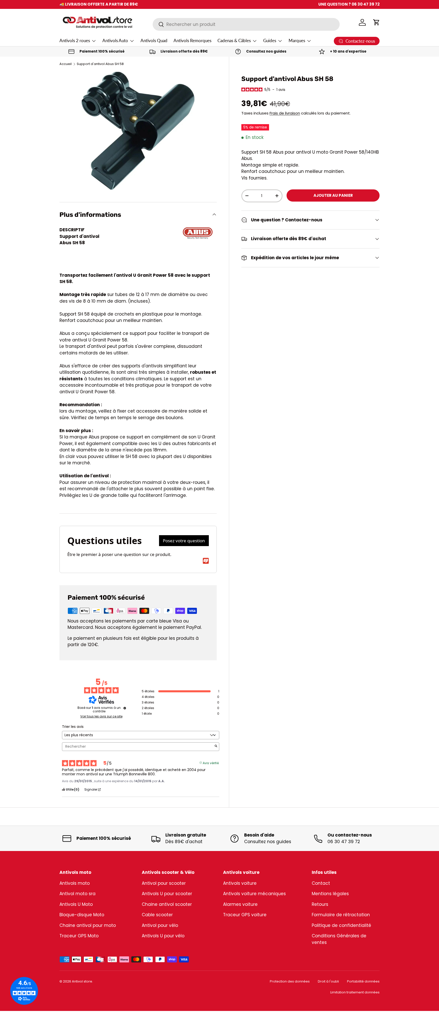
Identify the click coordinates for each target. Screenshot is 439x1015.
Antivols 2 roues (74, 40)
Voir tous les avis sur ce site (101, 716)
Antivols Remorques (192, 40)
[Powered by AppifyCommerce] (206, 561)
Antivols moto (74, 883)
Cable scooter (157, 915)
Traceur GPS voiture (244, 915)
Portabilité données (363, 981)
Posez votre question (184, 541)
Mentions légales (330, 894)
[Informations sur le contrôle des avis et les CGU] (125, 708)
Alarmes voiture (240, 904)
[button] (376, 22)
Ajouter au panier (333, 195)
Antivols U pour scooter (167, 894)
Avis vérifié (211, 762)
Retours (320, 904)
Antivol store (82, 981)
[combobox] (246, 24)
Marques (297, 40)
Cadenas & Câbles (234, 40)
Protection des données (290, 981)
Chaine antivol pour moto (87, 925)
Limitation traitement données (355, 992)
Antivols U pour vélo (163, 936)
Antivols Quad (153, 40)
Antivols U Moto (76, 904)
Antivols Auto (115, 40)
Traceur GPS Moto (79, 936)
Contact (321, 883)
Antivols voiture (240, 883)
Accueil (65, 64)
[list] (138, 131)
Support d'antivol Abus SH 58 (100, 64)
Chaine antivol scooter (167, 904)
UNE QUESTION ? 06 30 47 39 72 (349, 4)
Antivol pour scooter (164, 883)
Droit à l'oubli (328, 981)
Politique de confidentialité (341, 925)
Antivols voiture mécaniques (254, 894)
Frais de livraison (285, 113)
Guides (269, 40)
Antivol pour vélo (160, 925)
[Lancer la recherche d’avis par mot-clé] (216, 746)
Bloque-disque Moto (81, 915)
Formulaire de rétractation (341, 915)
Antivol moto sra (77, 894)
